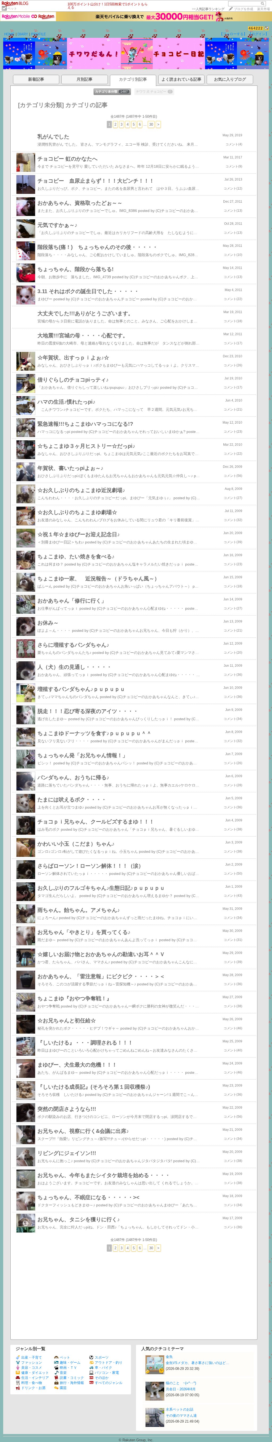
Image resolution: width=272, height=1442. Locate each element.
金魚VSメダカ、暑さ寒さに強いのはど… (197, 1363)
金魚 (169, 1357)
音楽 (63, 1373)
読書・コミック (72, 1378)
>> (208, 9)
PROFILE (38, 34)
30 (151, 124)
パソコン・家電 (107, 1373)
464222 (256, 28)
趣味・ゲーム (70, 1363)
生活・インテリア (35, 1378)
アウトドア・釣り (108, 1363)
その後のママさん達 (181, 1416)
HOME (9, 34)
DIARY (23, 34)
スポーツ (102, 1357)
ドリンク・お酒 (33, 1388)
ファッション (31, 1363)
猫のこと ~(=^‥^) (181, 1383)
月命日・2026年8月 (181, 1389)
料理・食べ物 (31, 1383)
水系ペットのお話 (179, 1409)
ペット (12, 8)
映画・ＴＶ (68, 1368)
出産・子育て (31, 1357)
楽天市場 (263, 9)
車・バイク (103, 1368)
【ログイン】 (258, 34)
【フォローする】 (233, 34)
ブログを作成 (243, 9)
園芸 (63, 1388)
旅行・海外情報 (72, 1383)
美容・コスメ (31, 1368)
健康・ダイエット (35, 1373)
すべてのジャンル (108, 1383)
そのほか (102, 1378)
